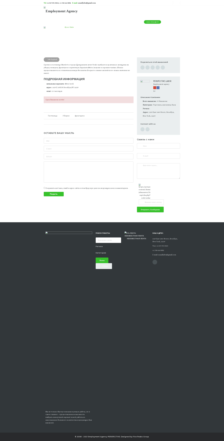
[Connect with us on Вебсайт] (142, 129)
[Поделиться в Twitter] (147, 67)
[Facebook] (158, 87)
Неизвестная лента (136, 238)
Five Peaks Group (141, 437)
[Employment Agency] (61, 10)
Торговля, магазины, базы (164, 105)
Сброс (105, 266)
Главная (108, 10)
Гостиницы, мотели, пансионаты (57, 31)
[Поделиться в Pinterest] (158, 67)
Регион (99, 246)
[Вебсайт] (154, 87)
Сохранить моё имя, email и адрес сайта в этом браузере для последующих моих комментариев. (87, 188)
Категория (101, 253)
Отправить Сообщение (150, 209)
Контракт (137, 10)
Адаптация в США (152, 10)
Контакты (175, 10)
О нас (165, 10)
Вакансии (118, 10)
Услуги (128, 10)
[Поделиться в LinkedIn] (163, 67)
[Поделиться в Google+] (153, 67)
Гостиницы (52, 116)
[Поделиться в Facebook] (142, 67)
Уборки (66, 116)
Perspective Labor (162, 81)
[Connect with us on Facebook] (147, 129)
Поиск (102, 260)
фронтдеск (80, 116)
